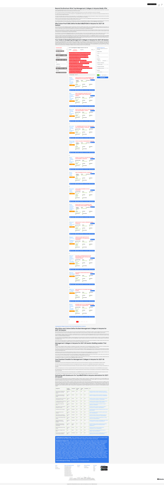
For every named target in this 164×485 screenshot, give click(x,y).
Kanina (78, 448)
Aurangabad (68, 442)
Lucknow (94, 449)
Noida (97, 452)
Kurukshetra (89, 449)
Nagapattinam (58, 452)
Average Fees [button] (58, 57)
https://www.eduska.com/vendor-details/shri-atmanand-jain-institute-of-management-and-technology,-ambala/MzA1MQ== (98, 395)
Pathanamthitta (76, 453)
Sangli (101, 454)
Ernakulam (58, 445)
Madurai (102, 449)
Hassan (57, 447)
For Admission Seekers (86, 467)
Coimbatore (75, 444)
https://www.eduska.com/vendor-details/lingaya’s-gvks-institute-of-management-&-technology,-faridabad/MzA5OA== (98, 421)
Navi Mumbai (79, 452)
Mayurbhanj (78, 451)
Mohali (90, 451)
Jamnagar (93, 447)
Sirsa (66, 456)
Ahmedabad (75, 440)
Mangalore (74, 451)
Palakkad (101, 452)
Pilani (92, 453)
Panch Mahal (58, 453)
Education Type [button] (58, 66)
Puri (107, 453)
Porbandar (95, 453)
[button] (61, 64)
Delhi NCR (82, 437)
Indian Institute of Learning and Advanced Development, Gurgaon (83, 205)
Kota (71, 449)
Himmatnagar (62, 447)
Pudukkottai (100, 453)
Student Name (99, 51)
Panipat (67, 453)
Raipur (61, 454)
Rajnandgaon (68, 454)
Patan (71, 453)
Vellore (61, 458)
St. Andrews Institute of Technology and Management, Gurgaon (84, 127)
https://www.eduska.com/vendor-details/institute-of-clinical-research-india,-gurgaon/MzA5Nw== (98, 418)
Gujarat (86, 437)
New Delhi (63, 438)
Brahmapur (94, 443)
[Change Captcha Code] (100, 75)
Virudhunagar (65, 458)
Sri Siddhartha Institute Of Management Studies (80, 460)
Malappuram (64, 451)
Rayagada (79, 454)
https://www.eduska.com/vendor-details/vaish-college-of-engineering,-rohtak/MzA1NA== (97, 404)
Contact (86, 90)
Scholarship (78, 90)
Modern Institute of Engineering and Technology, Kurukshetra (84, 305)
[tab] (61, 49)
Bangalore (77, 442)
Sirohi (63, 456)
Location (98, 70)
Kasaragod (98, 448)
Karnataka (102, 437)
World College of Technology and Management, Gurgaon (84, 158)
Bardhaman (82, 442)
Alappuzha (88, 440)
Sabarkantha (93, 454)
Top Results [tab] (75, 49)
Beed (90, 442)
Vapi (106, 457)
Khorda (105, 448)
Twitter (94, 467)
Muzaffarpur (101, 451)
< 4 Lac (65, 59)
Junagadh (62, 448)
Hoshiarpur (70, 447)
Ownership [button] (57, 70)
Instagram (94, 468)
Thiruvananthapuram (60, 457)
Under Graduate (58, 55)
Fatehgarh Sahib (75, 445)
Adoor (71, 440)
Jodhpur (57, 448)
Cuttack (79, 444)
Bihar (73, 437)
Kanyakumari (86, 448)
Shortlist (72, 85)
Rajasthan (75, 438)
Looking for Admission (100, 62)
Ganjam (86, 445)
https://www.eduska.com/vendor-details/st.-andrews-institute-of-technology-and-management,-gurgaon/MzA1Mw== (98, 401)
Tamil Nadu (79, 438)
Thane (94, 456)
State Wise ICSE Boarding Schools (67, 470)
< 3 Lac (62, 59)
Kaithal (69, 448)
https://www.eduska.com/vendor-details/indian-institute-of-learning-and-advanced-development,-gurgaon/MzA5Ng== (98, 415)
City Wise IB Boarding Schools (67, 469)
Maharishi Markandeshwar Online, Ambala (84, 273)
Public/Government (63, 72)
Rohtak (86, 454)
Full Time (57, 68)
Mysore (106, 451)
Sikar (57, 456)
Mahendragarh (59, 451)
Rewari (82, 454)
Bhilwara (69, 443)
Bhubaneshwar (81, 443)
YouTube (94, 469)
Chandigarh (103, 443)
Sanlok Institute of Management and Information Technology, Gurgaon (84, 78)
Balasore (73, 442)
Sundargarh (80, 456)
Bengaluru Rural (99, 442)
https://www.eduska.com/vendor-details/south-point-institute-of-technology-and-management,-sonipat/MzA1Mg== (98, 399)
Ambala (101, 440)
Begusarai (94, 442)
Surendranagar (89, 456)
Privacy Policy (56, 467)
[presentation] (75, 49)
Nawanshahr (88, 452)
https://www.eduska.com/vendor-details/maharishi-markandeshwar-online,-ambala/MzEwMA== (96, 428)
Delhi (88, 444)
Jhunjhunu (101, 447)
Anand (64, 442)
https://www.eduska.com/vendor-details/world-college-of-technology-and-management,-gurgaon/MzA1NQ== (97, 407)
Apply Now (92, 95)
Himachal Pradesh (95, 437)
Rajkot (64, 454)
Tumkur (91, 457)
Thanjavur (97, 456)
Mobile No (98, 59)
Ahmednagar (80, 440)
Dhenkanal (92, 444)
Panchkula (64, 453)
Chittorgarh (67, 444)
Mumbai (97, 451)
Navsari (84, 452)
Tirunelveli (76, 457)
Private (58, 72)
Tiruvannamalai (82, 457)
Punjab (71, 438)
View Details (92, 90)
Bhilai (66, 443)
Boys (60, 51)
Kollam (67, 449)
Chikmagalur (62, 444)
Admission (72, 90)
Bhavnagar (62, 443)
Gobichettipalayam (92, 445)
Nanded (71, 452)
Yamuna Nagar (75, 458)
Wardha (70, 458)
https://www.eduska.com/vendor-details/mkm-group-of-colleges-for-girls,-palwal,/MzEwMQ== (97, 430)
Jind (104, 447)
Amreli (57, 442)
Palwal (104, 452)
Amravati (105, 440)
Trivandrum (87, 457)
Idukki (79, 447)
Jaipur (82, 447)
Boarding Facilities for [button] (59, 49)
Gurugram (103, 445)
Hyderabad (75, 447)
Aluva (95, 440)
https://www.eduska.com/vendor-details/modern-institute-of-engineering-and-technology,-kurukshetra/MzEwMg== (98, 433)
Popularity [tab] (82, 49)
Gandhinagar (81, 445)
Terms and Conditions (57, 468)
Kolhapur (60, 449)
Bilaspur (90, 443)
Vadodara (99, 457)
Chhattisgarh (77, 437)
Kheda (102, 448)
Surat (84, 456)
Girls (57, 51)
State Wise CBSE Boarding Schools (67, 466)
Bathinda (87, 442)
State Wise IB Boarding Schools (67, 468)
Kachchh (66, 448)
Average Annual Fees (100, 66)
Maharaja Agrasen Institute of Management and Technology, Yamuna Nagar (83, 257)
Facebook (94, 466)
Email (98, 55)
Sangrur (104, 454)
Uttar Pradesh (89, 438)
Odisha (67, 438)
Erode (62, 445)
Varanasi (57, 458)
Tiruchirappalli (71, 457)
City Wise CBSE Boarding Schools (67, 467)
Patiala (80, 453)
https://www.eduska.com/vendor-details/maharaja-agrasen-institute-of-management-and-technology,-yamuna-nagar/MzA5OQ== (98, 424)
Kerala (106, 437)
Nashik (75, 452)
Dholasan (96, 444)
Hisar (66, 447)
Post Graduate (64, 55)
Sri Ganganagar (74, 456)
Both (62, 51)
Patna (84, 453)
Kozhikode (79, 449)
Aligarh (92, 440)
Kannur (82, 448)
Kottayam (74, 449)
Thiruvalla (105, 456)
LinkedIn (94, 470)
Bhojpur (76, 443)
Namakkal (67, 452)
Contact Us (102, 77)
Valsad (103, 457)
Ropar (89, 454)
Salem (98, 454)
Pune (104, 453)
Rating (92, 49)
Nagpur (63, 452)
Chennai (57, 444)
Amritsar (60, 442)
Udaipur (95, 457)
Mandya (69, 451)
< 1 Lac (57, 59)
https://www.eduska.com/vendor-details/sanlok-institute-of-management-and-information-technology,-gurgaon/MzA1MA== (98, 392)
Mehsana (83, 451)
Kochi (57, 449)
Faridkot (69, 445)
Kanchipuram (74, 448)
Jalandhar (89, 447)
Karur (94, 448)
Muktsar (93, 451)
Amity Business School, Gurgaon (83, 172)
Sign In (162, 5)
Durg (103, 444)
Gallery (82, 90)
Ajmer (84, 440)
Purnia (58, 454)
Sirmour (60, 456)
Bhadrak (104, 442)
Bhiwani (72, 443)
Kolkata (64, 449)
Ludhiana (98, 449)
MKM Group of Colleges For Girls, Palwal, (83, 290)
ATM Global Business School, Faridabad (82, 189)
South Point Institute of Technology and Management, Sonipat (84, 110)
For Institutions (85, 466)
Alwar (98, 440)
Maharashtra (58, 438)
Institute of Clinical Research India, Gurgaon (84, 223)
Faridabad (66, 445)
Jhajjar (97, 447)
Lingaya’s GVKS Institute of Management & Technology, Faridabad (82, 238)
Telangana (84, 438)
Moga (87, 451)
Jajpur (85, 447)
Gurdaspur (98, 445)
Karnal (91, 448)
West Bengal (95, 438)
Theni (101, 456)
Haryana (90, 437)
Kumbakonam (84, 449)
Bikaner (86, 443)
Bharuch (57, 443)
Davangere (84, 444)
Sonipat (69, 456)
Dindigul (100, 444)
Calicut (98, 443)
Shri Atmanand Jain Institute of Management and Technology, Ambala (83, 94)
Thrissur (66, 457)
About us (56, 466)
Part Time (65, 68)
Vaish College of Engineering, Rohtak (84, 141)
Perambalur (88, 453)
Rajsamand (74, 454)
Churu (71, 444)
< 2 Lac (59, 59)
